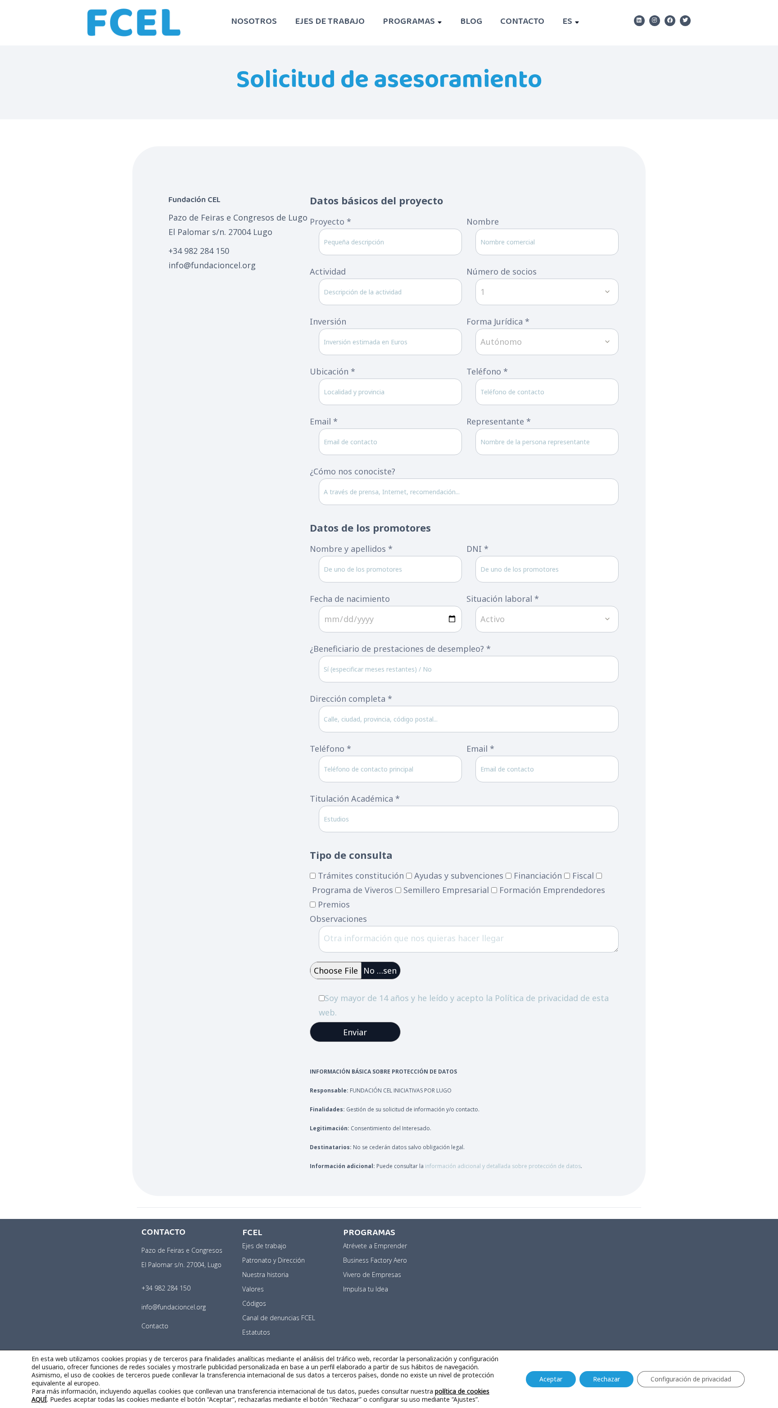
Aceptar (550, 1379)
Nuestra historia (265, 1274)
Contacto (522, 22)
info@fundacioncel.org (173, 1307)
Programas (409, 22)
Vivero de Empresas (372, 1274)
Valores (253, 1289)
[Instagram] (654, 20)
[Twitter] (685, 20)
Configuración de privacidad (691, 1379)
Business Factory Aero (375, 1260)
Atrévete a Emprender (375, 1245)
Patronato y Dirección (273, 1260)
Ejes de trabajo (330, 22)
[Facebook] (670, 20)
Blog (471, 22)
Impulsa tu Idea (365, 1289)
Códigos (254, 1303)
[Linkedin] (639, 20)
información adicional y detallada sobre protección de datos (503, 1166)
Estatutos (256, 1332)
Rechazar (606, 1379)
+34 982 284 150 (165, 1288)
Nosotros (254, 22)
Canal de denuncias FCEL (278, 1317)
